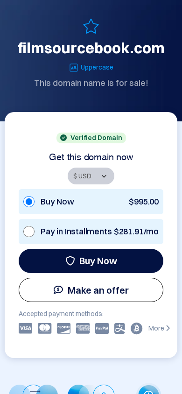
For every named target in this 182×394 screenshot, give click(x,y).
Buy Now (98, 261)
